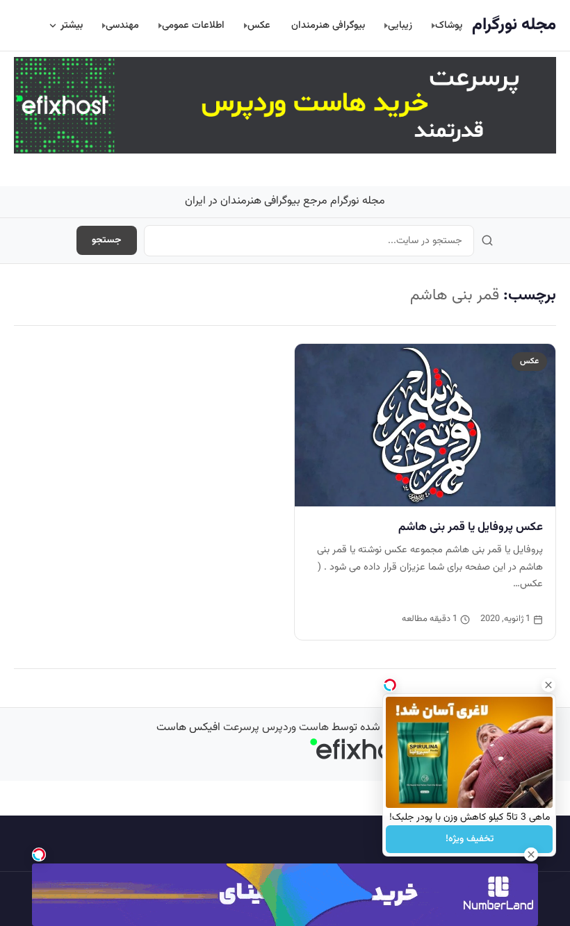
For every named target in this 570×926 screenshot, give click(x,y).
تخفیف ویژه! (470, 839)
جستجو (107, 240)
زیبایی (400, 25)
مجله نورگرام (514, 25)
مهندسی (122, 25)
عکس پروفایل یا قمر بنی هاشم (470, 527)
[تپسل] (39, 854)
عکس (258, 25)
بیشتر (71, 25)
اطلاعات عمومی (193, 25)
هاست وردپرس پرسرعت (276, 727)
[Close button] (548, 685)
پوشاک (448, 25)
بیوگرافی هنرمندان (328, 25)
